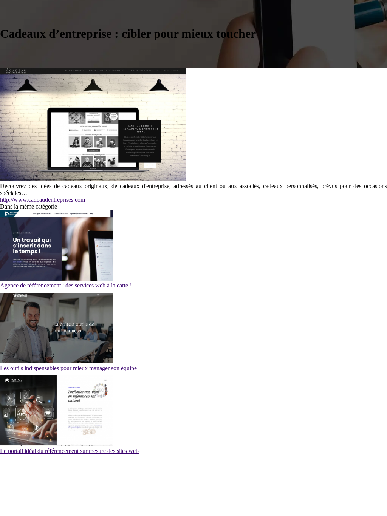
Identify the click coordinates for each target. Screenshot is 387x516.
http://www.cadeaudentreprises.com (42, 199)
